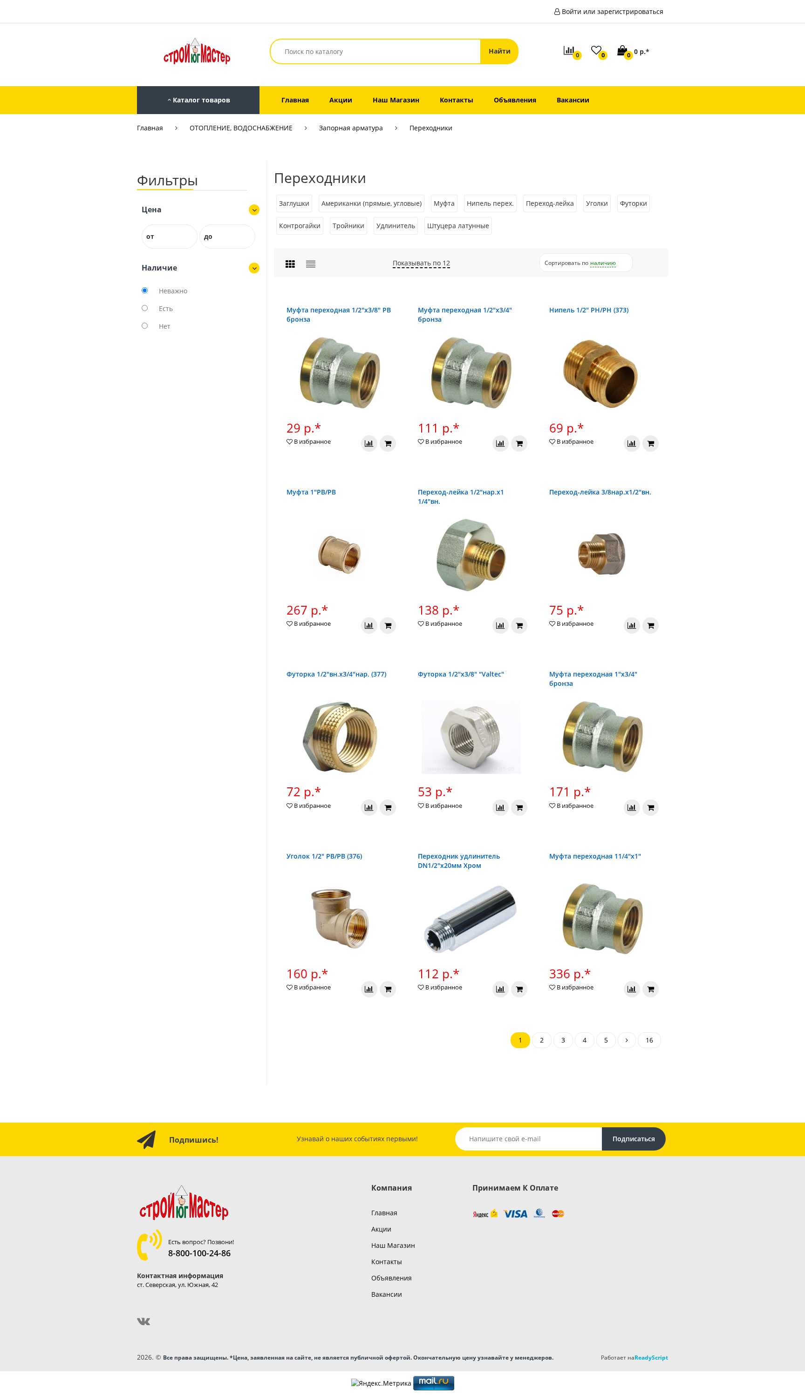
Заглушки (294, 203)
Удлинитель (395, 225)
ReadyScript (651, 1357)
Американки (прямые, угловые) (371, 203)
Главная (150, 127)
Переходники (430, 127)
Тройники (348, 225)
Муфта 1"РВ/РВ (311, 492)
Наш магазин (393, 1245)
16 (649, 1040)
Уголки (597, 203)
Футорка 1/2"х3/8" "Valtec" (461, 674)
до (208, 236)
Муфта (444, 203)
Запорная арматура (351, 127)
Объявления (391, 1277)
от (150, 236)
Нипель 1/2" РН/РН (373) (588, 309)
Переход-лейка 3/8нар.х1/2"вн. (600, 492)
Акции (381, 1229)
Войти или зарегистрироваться (612, 11)
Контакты (386, 1261)
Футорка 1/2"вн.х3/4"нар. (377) (336, 674)
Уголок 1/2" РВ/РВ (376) (324, 856)
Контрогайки (300, 225)
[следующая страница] (627, 1040)
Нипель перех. (490, 203)
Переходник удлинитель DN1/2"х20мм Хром (459, 861)
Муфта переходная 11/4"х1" (595, 856)
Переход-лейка (550, 203)
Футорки (633, 203)
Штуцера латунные (458, 225)
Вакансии (386, 1294)
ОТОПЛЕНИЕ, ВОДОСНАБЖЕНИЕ (241, 127)
